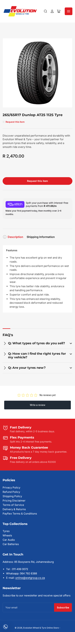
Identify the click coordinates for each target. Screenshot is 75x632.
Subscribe (63, 607)
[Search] (45, 11)
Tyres (6, 531)
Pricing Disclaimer (14, 500)
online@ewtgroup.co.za (30, 577)
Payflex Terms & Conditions (20, 513)
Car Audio (9, 539)
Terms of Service (13, 505)
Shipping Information (41, 237)
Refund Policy (11, 492)
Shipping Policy (12, 496)
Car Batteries (11, 544)
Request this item (37, 180)
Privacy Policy (11, 487)
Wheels (7, 535)
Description (15, 237)
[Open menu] (68, 11)
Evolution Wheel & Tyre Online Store (41, 627)
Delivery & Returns (14, 509)
